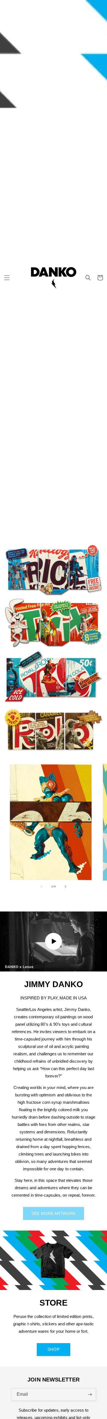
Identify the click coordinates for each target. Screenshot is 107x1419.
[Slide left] (41, 887)
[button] (7, 278)
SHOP (53, 1349)
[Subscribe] (90, 1394)
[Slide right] (66, 887)
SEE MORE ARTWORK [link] (53, 1213)
